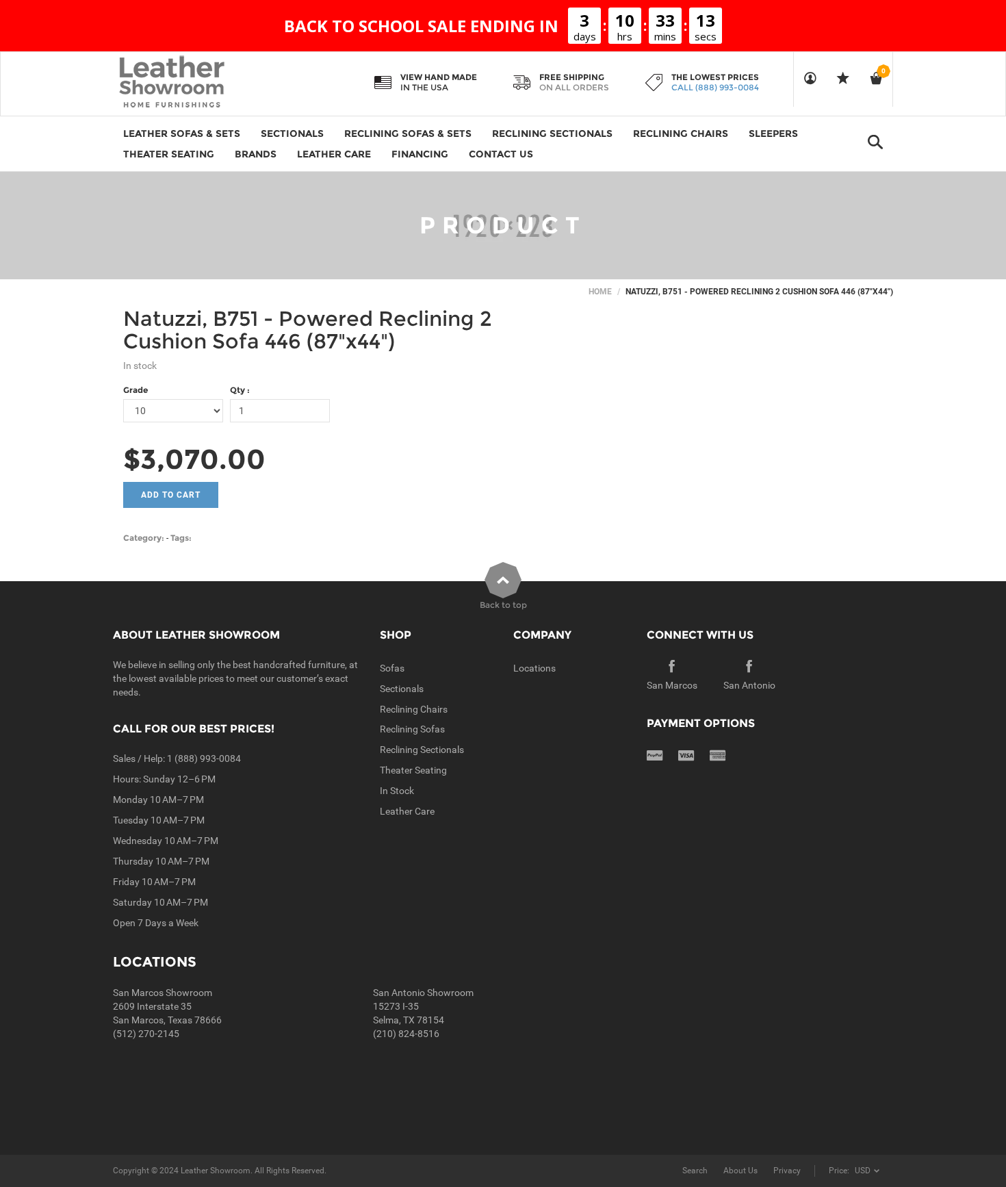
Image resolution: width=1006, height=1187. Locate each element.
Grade (135, 390)
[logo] (198, 82)
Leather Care (407, 811)
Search (695, 1170)
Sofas (392, 668)
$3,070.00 (194, 459)
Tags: (181, 538)
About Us (740, 1170)
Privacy (787, 1170)
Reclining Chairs (414, 709)
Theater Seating (413, 770)
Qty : (240, 390)
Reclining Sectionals (422, 749)
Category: (143, 538)
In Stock (397, 790)
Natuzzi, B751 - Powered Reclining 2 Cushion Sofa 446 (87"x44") (307, 330)
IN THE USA (424, 87)
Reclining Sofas (412, 729)
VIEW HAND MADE (438, 77)
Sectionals (402, 688)
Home (600, 291)
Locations (534, 668)
